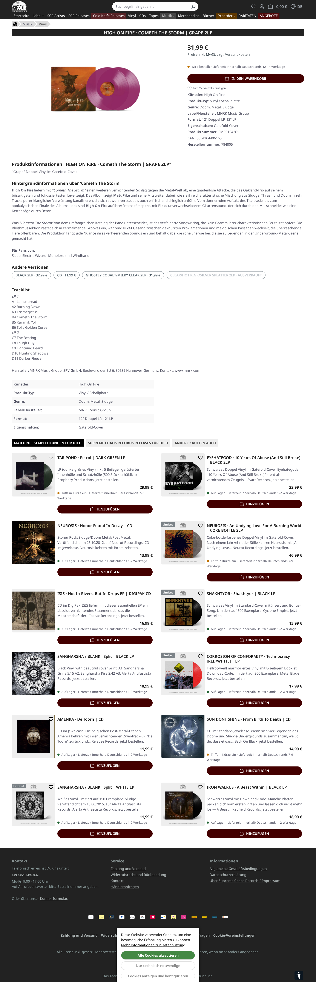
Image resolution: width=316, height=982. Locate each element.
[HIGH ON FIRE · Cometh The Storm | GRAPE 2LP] (95, 89)
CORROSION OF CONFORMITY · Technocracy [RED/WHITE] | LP (248, 658)
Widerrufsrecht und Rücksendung (138, 874)
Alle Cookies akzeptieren (158, 955)
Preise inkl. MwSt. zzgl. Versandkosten (218, 54)
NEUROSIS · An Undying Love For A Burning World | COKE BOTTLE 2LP (254, 528)
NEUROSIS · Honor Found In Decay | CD (94, 525)
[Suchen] (193, 6)
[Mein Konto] (262, 6)
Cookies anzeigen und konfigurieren (158, 976)
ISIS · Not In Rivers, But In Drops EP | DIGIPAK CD (104, 593)
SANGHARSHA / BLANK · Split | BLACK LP (95, 656)
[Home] (15, 23)
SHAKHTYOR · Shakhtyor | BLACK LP (241, 593)
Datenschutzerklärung (228, 874)
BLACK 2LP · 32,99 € (31, 275)
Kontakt (117, 880)
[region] (95, 91)
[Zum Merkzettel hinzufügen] (50, 457)
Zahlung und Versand (128, 868)
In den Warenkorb (248, 78)
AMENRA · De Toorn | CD (80, 719)
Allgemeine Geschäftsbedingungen (238, 868)
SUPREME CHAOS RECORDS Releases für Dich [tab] (128, 443)
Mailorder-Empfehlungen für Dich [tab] (47, 443)
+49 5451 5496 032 (25, 875)
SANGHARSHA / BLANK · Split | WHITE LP (95, 787)
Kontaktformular (53, 898)
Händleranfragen (125, 886)
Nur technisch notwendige (158, 965)
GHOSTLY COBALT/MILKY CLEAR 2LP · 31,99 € (123, 275)
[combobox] (150, 6)
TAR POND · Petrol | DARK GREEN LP (91, 457)
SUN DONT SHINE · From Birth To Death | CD (249, 719)
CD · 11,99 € (66, 275)
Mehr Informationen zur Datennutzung (153, 945)
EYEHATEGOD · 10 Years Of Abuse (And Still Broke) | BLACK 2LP (253, 460)
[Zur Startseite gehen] (19, 6)
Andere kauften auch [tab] (195, 443)
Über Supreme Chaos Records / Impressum (245, 880)
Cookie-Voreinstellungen (234, 935)
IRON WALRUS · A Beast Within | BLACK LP (247, 787)
